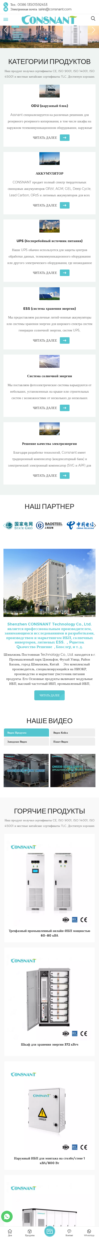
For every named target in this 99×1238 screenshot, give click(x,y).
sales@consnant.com (55, 9)
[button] (46, 38)
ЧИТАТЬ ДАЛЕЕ (50, 695)
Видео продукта (16, 732)
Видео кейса (60, 732)
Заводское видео (17, 741)
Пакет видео (60, 741)
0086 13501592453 (32, 5)
